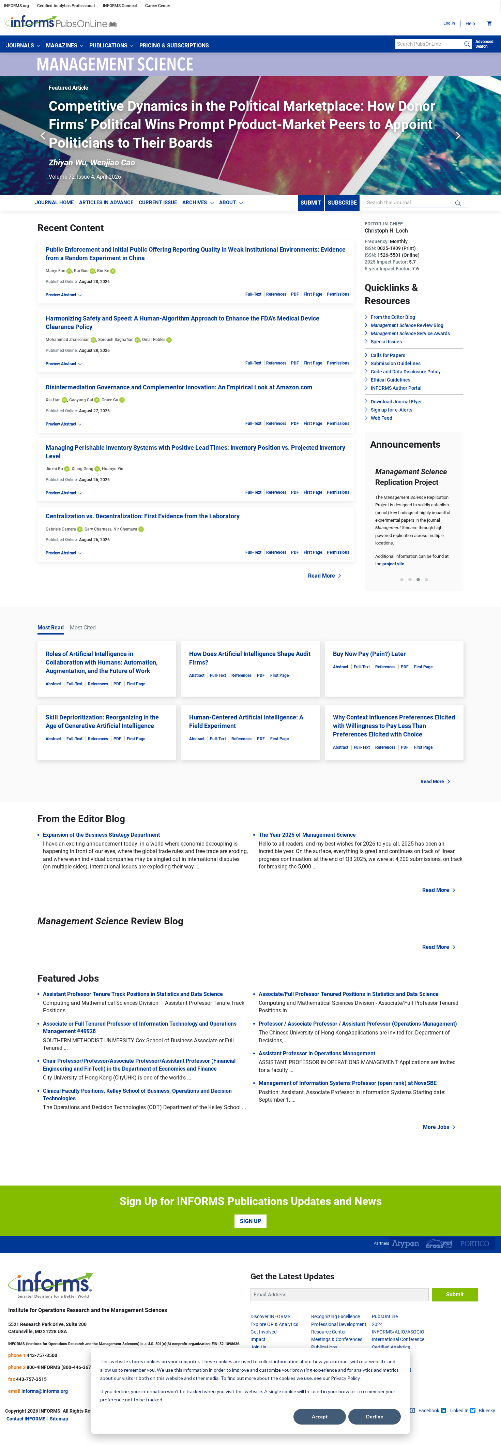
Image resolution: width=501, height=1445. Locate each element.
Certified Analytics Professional (66, 5)
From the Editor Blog (393, 317)
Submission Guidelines (396, 363)
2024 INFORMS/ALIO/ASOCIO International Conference (398, 1332)
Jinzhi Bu (54, 468)
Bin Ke (103, 270)
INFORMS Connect (120, 5)
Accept (320, 1416)
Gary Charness (98, 529)
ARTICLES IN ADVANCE (106, 202)
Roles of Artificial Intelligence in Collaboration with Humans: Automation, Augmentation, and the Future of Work (101, 662)
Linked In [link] (459, 1410)
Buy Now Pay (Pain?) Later (369, 653)
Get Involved (263, 1332)
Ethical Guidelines (390, 380)
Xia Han (53, 400)
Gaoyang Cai (81, 400)
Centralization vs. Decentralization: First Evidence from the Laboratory (143, 516)
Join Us (258, 1347)
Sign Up (250, 1221)
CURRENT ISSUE (158, 202)
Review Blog (407, 325)
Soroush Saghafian (116, 339)
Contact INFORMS (26, 1418)
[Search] (467, 44)
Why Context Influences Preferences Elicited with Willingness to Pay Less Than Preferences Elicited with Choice (394, 726)
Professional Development (338, 1324)
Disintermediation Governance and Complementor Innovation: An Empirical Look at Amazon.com (179, 387)
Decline (374, 1416)
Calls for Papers (388, 355)
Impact (257, 1339)
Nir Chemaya (125, 529)
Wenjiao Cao (112, 162)
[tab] (402, 579)
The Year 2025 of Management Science (307, 835)
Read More (321, 575)
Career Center (157, 5)
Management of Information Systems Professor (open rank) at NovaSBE (348, 1083)
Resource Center (328, 1332)
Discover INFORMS (270, 1316)
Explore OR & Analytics (274, 1324)
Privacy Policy (345, 1378)
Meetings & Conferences (336, 1339)
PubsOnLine (385, 1316)
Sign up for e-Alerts (391, 410)
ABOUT (227, 202)
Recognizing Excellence (335, 1316)
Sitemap (59, 1418)
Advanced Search (484, 44)
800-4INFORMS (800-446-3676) (61, 1367)
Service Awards (410, 333)
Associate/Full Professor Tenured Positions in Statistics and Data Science (349, 994)
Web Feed (381, 418)
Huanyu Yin (112, 468)
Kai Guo (81, 270)
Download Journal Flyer (396, 401)
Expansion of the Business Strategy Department (101, 835)
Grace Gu (110, 400)
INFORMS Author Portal (396, 388)
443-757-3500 (42, 1355)
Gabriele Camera (61, 529)
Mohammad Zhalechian (68, 339)
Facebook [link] (429, 1410)
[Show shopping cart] (488, 24)
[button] (23, 46)
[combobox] (428, 44)
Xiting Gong (82, 468)
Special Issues (386, 341)
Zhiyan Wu (67, 162)
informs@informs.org (44, 1391)
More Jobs (436, 1127)
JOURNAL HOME (54, 202)
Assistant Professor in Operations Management (317, 1053)
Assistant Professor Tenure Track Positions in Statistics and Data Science (133, 994)
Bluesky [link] (487, 1410)
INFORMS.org (16, 5)
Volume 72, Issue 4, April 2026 (85, 177)
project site (393, 563)
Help (470, 23)
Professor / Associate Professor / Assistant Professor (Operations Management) (358, 1024)
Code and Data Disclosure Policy (406, 371)
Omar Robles (153, 339)
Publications (324, 1347)
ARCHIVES (194, 202)
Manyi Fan (55, 270)
